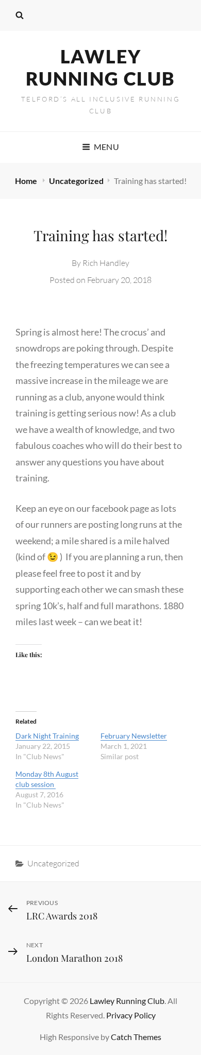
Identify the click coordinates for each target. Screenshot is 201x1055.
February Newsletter (133, 735)
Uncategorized (76, 181)
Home (27, 181)
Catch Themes (136, 1037)
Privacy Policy (131, 1015)
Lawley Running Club (100, 67)
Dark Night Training (47, 735)
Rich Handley (105, 263)
